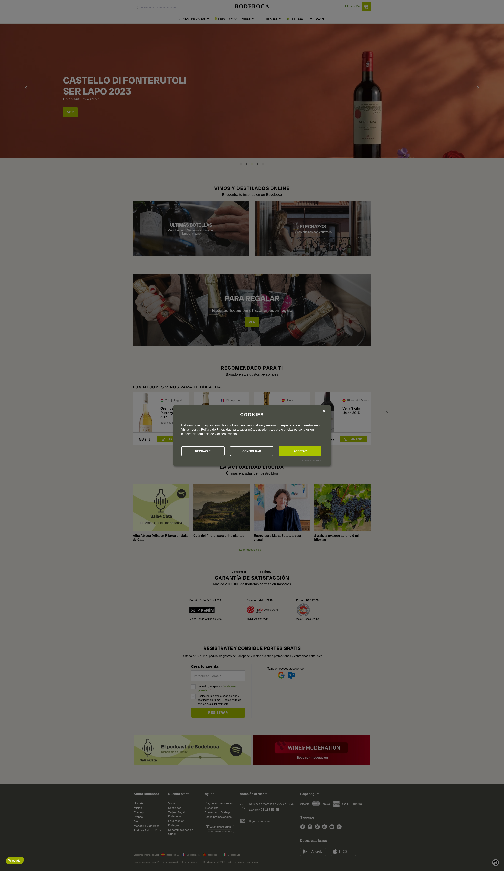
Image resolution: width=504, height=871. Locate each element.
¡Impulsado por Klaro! (311, 460)
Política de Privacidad (216, 429)
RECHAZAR (203, 451)
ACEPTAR (300, 451)
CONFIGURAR (251, 451)
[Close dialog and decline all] (324, 411)
